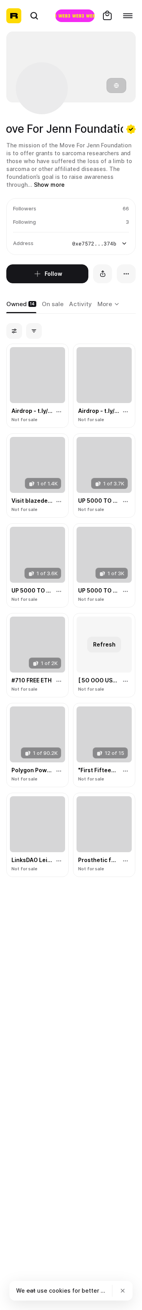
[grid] (71, 610)
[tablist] (109, 304)
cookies (60, 1290)
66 (126, 208)
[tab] (21, 304)
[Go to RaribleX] (75, 15)
